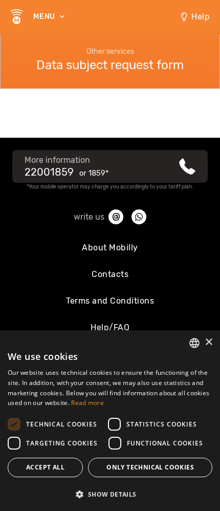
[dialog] (110, 420)
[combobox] (194, 343)
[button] (110, 493)
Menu (45, 16)
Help (200, 17)
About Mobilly (110, 247)
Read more (87, 402)
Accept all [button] (45, 467)
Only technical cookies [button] (150, 467)
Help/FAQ (110, 327)
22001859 (49, 172)
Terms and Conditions (110, 301)
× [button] (208, 342)
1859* (98, 173)
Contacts (110, 274)
